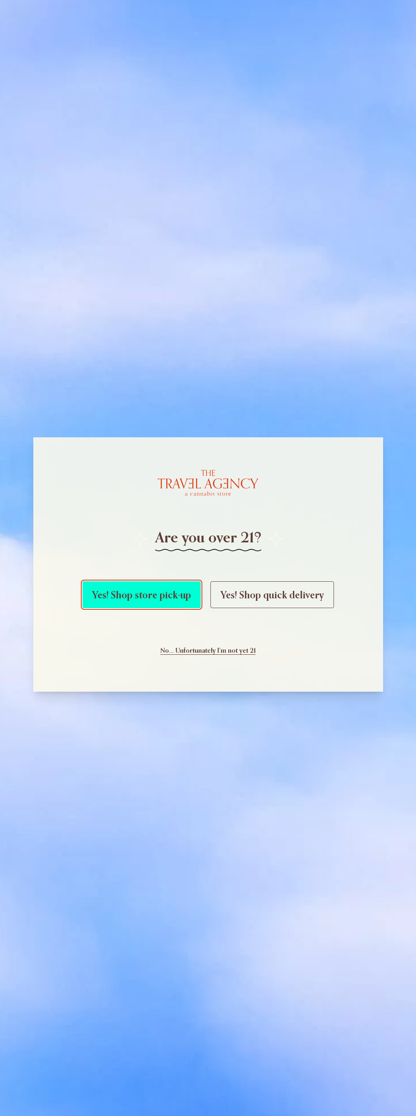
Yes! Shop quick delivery (272, 595)
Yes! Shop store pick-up (141, 595)
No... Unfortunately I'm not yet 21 (208, 650)
